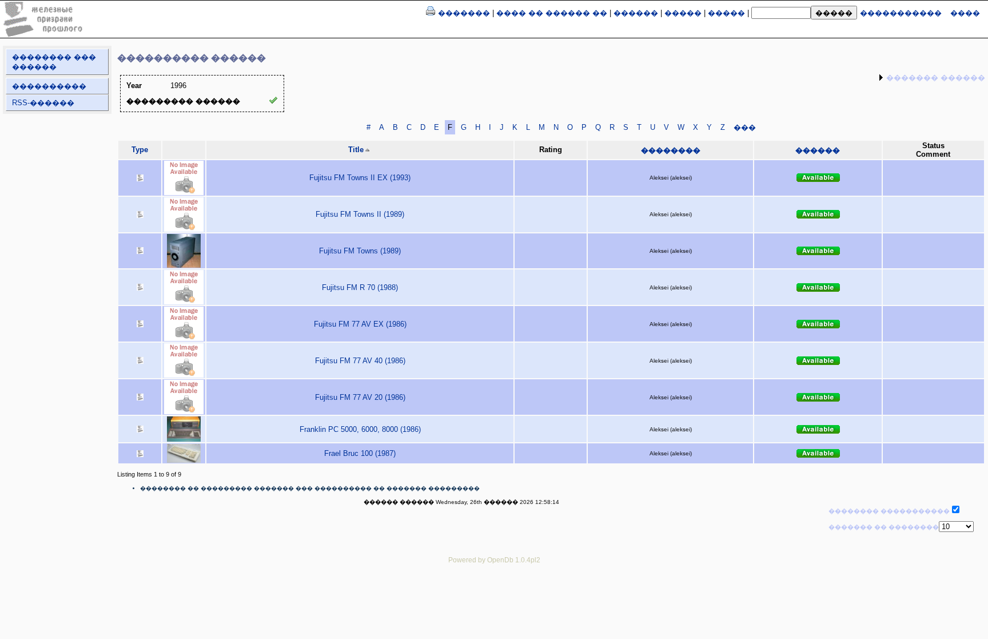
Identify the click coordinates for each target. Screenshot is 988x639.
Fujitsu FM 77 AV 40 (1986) (360, 360)
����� (683, 13)
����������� (901, 13)
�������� (670, 150)
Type (140, 149)
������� (464, 13)
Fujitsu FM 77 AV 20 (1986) (360, 397)
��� (745, 127)
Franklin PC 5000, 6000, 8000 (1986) (360, 429)
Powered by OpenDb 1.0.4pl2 (494, 559)
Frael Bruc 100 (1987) (360, 453)
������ (635, 13)
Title (356, 149)
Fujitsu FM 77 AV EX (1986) (360, 324)
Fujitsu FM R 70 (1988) (360, 287)
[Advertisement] (494, 598)
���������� (49, 86)
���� (965, 13)
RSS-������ (43, 102)
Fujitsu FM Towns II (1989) (360, 214)
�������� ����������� (889, 510)
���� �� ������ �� (551, 13)
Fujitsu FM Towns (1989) (360, 251)
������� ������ (935, 77)
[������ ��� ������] (430, 13)
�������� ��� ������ (54, 62)
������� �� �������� (883, 526)
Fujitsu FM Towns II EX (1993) (360, 177)
